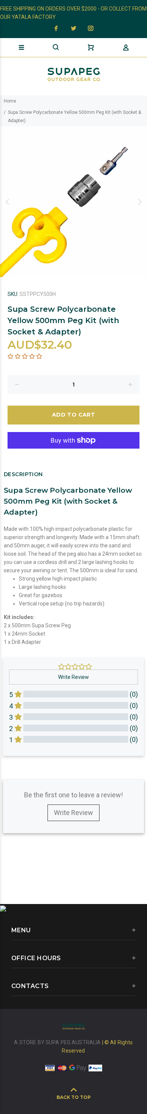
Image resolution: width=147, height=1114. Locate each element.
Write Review (73, 813)
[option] (73, 201)
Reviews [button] (17, 768)
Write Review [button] (73, 677)
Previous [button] (7, 202)
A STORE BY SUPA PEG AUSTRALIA (58, 1042)
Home (10, 101)
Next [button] (140, 202)
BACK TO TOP (74, 1097)
